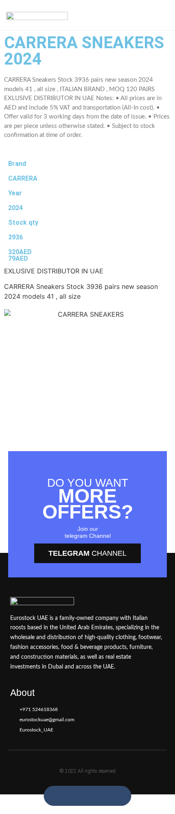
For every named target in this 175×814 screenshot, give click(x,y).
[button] (161, 15)
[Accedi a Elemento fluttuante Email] (96, 796)
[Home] (37, 15)
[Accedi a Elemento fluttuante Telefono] (79, 796)
